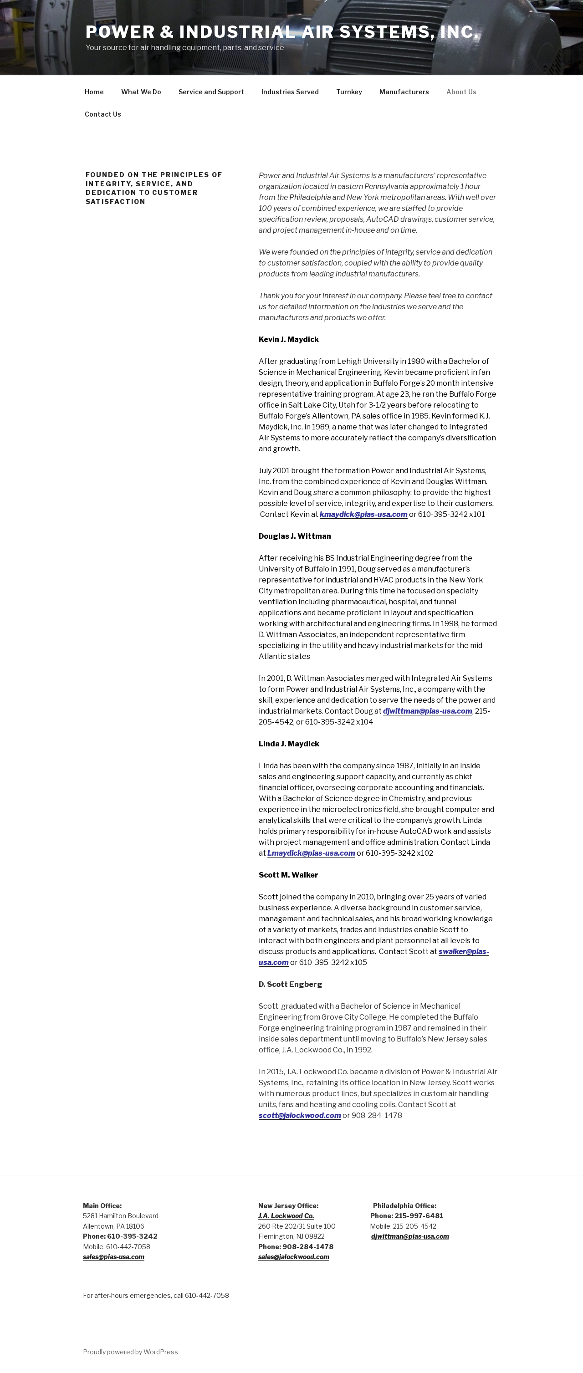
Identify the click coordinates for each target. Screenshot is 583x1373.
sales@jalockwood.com (293, 1257)
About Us (461, 92)
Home (94, 92)
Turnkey (349, 92)
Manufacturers (404, 92)
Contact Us (103, 114)
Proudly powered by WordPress (130, 1352)
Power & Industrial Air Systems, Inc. (283, 32)
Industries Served (290, 92)
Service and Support (211, 92)
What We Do (141, 92)
